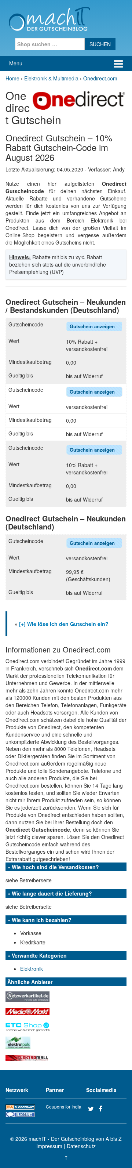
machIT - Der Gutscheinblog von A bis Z (75, 1138)
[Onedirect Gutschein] (78, 99)
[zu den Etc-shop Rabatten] (28, 1024)
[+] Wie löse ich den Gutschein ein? (64, 624)
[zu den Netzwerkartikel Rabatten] (28, 995)
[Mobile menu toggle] (118, 63)
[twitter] (92, 1108)
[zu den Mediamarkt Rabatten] (28, 1011)
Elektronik (31, 968)
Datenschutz (81, 1146)
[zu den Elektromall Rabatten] (28, 1057)
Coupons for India (63, 1106)
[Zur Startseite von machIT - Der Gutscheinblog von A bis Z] (49, 18)
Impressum (49, 1146)
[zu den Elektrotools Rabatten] (18, 1041)
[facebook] (103, 1108)
